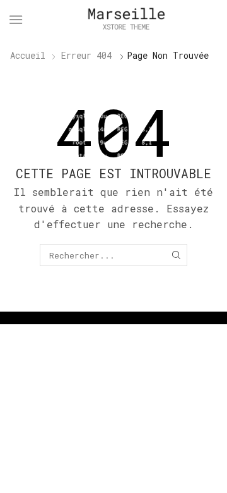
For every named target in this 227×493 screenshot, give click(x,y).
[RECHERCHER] (176, 254)
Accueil (27, 55)
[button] (15, 19)
